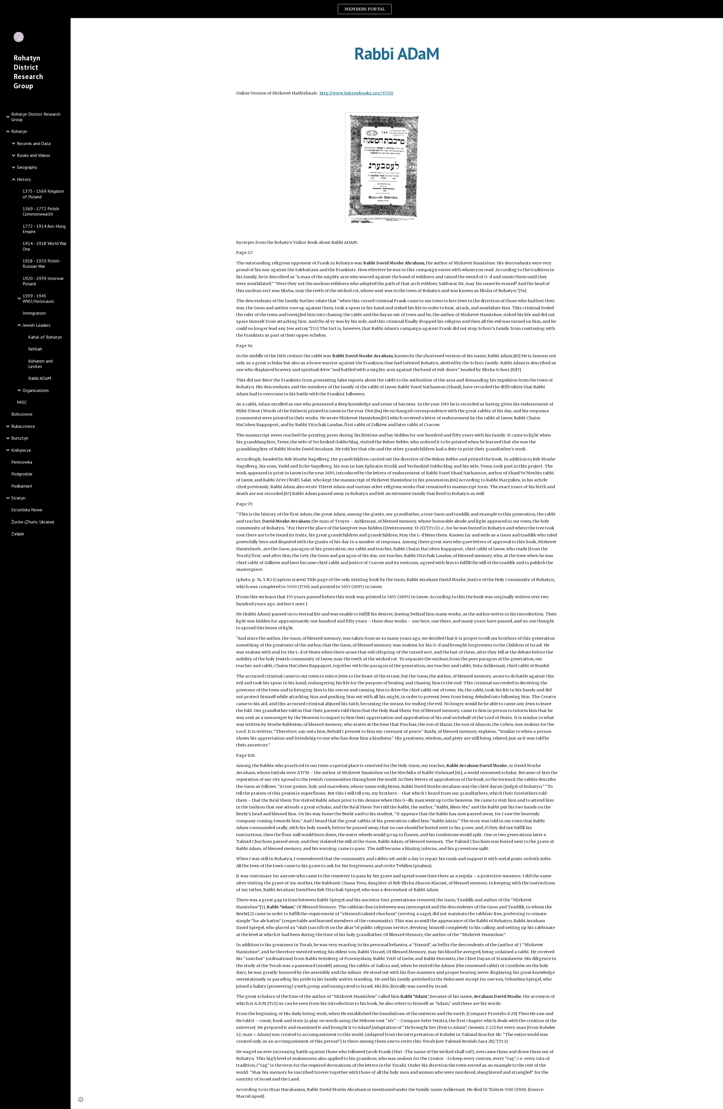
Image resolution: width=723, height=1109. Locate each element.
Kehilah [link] (35, 349)
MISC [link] (22, 402)
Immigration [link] (34, 313)
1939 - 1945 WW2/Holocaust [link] (38, 298)
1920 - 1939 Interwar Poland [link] (43, 280)
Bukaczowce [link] (23, 426)
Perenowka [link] (21, 462)
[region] (361, 9)
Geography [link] (27, 167)
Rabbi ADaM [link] (39, 378)
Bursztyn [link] (19, 438)
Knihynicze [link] (21, 450)
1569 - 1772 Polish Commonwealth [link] (41, 211)
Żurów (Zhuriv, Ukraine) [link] (32, 522)
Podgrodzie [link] (21, 474)
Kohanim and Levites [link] (40, 363)
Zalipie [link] (17, 533)
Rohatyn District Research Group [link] (35, 116)
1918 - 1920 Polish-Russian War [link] (42, 263)
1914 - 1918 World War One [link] (45, 245)
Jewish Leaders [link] (37, 325)
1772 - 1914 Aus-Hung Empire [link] (44, 228)
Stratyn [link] (18, 498)
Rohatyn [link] (19, 131)
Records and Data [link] (34, 143)
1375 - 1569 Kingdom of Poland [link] (43, 193)
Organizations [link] (36, 390)
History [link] (24, 179)
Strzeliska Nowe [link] (26, 509)
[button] (716, 26)
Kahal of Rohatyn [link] (45, 337)
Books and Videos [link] (33, 155)
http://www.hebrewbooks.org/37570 (356, 93)
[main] (396, 53)
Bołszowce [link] (21, 414)
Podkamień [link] (21, 486)
